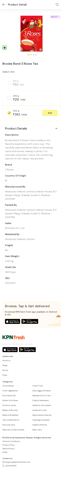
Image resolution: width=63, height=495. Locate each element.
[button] (49, 113)
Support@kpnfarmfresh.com (18, 462)
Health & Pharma (39, 425)
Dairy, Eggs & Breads (41, 390)
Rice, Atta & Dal (9, 395)
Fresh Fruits (37, 386)
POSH (4, 452)
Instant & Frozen (39, 410)
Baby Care (37, 429)
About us (6, 360)
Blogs (4, 365)
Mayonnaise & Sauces (42, 415)
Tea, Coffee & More (10, 420)
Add (50, 113)
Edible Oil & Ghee (10, 400)
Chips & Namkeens (40, 400)
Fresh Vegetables (10, 390)
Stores (5, 370)
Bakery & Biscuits (10, 410)
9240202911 (11, 465)
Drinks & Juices (9, 405)
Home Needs (8, 386)
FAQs (4, 375)
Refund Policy (8, 448)
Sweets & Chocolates (41, 405)
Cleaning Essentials (41, 420)
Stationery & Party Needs (13, 429)
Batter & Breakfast (10, 415)
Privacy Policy (8, 445)
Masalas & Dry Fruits (41, 395)
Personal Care (8, 425)
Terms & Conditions (11, 441)
